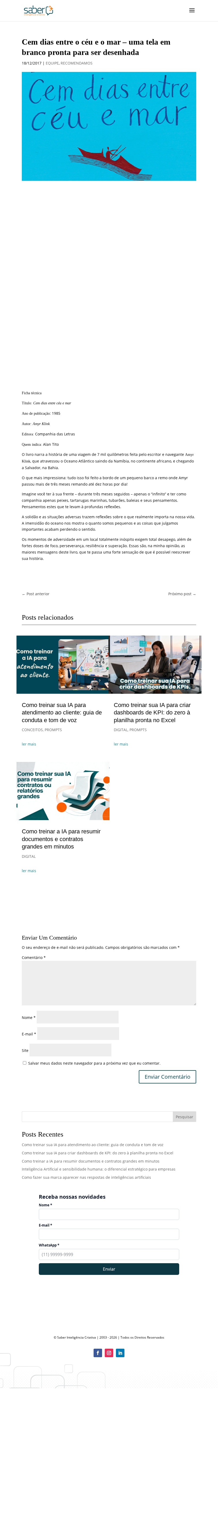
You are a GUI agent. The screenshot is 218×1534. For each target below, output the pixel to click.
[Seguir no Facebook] (98, 1353)
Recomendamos (77, 63)
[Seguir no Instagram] (109, 1353)
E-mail (29, 1033)
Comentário (34, 957)
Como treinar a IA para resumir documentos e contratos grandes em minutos (61, 839)
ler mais (29, 744)
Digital (29, 856)
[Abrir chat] (205, 1521)
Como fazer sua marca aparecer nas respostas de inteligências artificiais (86, 1177)
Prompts (53, 729)
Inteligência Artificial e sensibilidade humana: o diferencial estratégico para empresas (98, 1169)
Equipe (52, 63)
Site (25, 1050)
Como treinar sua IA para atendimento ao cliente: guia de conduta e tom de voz (62, 712)
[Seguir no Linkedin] (120, 1353)
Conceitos (32, 729)
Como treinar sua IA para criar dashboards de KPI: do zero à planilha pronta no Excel (152, 712)
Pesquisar (184, 1116)
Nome (29, 1017)
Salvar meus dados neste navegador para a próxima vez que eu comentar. (94, 1063)
